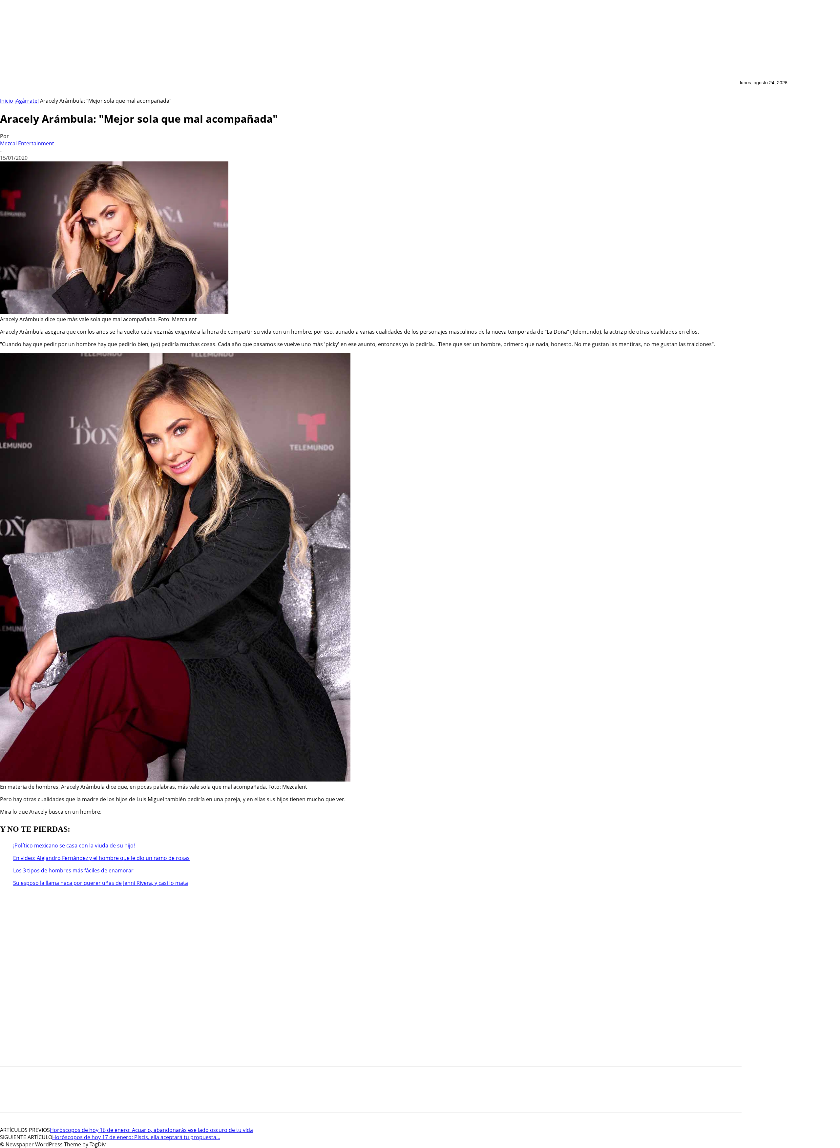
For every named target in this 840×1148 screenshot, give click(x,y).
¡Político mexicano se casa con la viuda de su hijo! (74, 845)
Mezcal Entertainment (27, 143)
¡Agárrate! (26, 100)
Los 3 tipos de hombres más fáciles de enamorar (73, 870)
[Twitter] (59, 1095)
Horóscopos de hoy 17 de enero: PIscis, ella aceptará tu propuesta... (136, 1137)
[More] (112, 1095)
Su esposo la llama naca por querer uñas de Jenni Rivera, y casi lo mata (100, 883)
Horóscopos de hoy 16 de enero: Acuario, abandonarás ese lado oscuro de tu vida (151, 1130)
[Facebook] (84, 1095)
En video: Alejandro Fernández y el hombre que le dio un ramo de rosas (101, 858)
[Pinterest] (34, 1095)
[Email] (10, 1095)
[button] (731, 86)
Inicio (6, 100)
